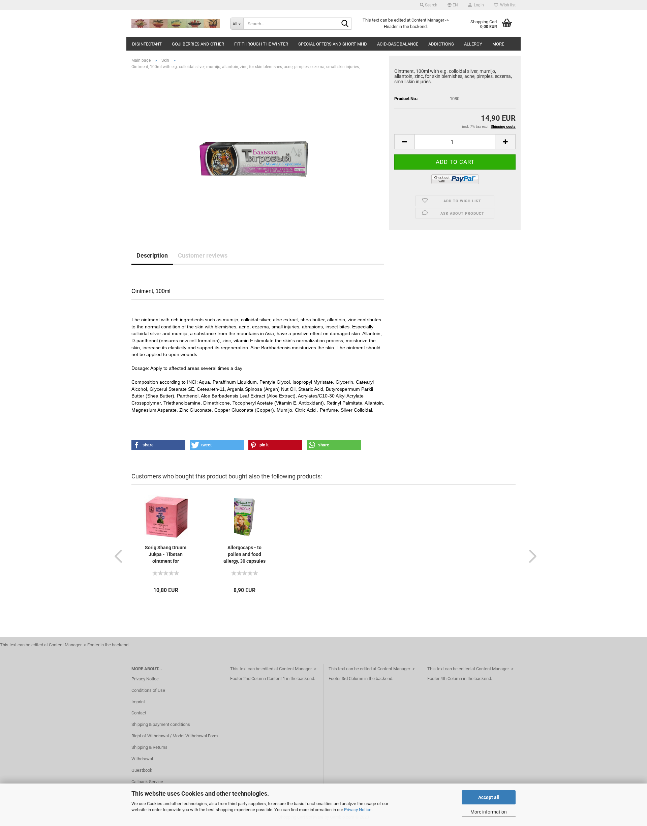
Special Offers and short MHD (332, 44)
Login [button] (478, 5)
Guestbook (141, 770)
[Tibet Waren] (175, 23)
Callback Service (147, 781)
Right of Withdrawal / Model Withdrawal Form (174, 735)
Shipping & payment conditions (160, 724)
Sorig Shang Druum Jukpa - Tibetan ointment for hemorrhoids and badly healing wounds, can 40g (165, 554)
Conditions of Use (148, 690)
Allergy (473, 44)
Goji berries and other (198, 44)
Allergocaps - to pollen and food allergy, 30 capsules (244, 554)
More (498, 44)
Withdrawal (142, 758)
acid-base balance (397, 44)
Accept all (488, 797)
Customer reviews (202, 255)
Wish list (507, 5)
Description (152, 255)
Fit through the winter (261, 44)
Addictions (441, 44)
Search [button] (430, 5)
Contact (138, 712)
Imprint (138, 701)
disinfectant (147, 44)
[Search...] (345, 24)
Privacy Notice (357, 809)
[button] (452, 5)
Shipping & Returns (149, 747)
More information (488, 812)
